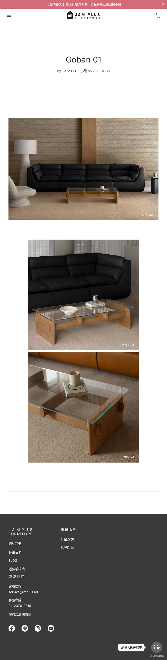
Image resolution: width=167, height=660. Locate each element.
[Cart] (157, 15)
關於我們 (15, 544)
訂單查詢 (67, 539)
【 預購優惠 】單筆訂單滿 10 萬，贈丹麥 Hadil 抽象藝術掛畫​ (83, 4)
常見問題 (67, 548)
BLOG (12, 560)
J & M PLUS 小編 (74, 71)
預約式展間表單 (19, 614)
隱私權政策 (16, 569)
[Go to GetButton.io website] (157, 655)
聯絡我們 (15, 552)
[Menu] (9, 15)
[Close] (163, 4)
